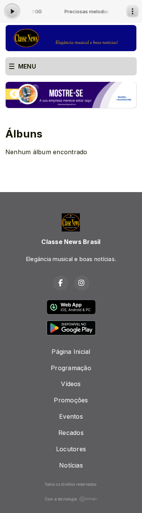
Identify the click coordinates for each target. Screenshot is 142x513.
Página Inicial (70, 351)
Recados (71, 432)
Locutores (71, 449)
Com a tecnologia (61, 499)
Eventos (71, 416)
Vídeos (71, 384)
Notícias (71, 465)
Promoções (71, 400)
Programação (71, 368)
